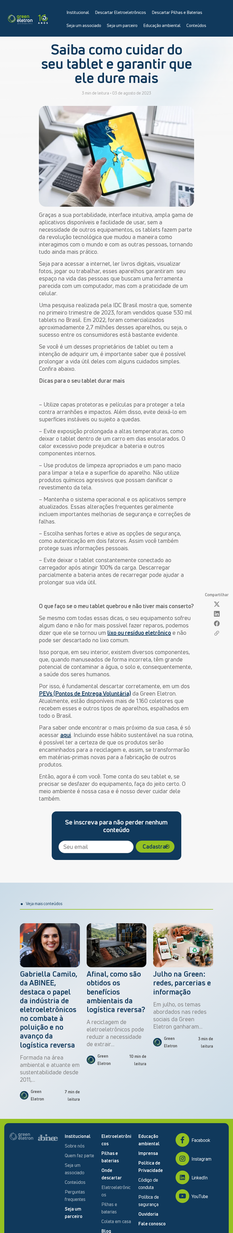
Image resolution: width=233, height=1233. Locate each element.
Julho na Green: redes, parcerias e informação (182, 983)
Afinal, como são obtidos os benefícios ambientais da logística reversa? (116, 992)
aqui (65, 735)
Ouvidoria (148, 1214)
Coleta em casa (116, 1221)
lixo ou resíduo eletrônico (139, 633)
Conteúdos (196, 25)
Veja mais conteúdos (44, 903)
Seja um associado (83, 25)
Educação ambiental (162, 25)
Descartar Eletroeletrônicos (120, 12)
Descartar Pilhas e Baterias (177, 12)
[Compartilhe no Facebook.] (217, 623)
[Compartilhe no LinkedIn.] (217, 614)
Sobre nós (75, 1146)
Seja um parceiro (122, 25)
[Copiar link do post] (216, 633)
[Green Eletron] (28, 18)
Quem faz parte (79, 1155)
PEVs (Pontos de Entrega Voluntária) (85, 693)
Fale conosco (152, 1224)
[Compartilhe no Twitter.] (217, 604)
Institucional (77, 12)
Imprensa (148, 1153)
